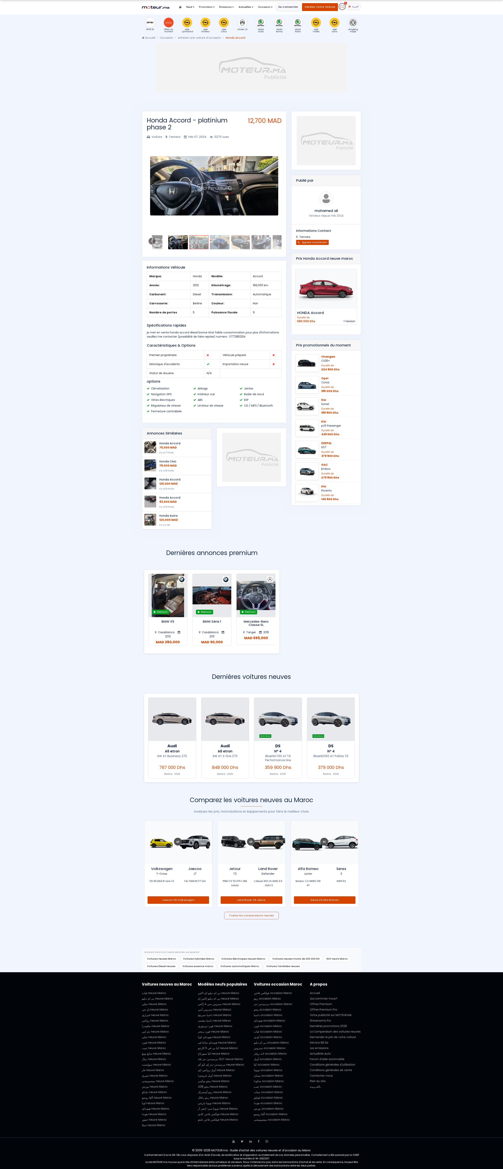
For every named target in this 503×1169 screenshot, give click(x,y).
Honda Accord (169, 443)
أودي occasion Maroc (268, 1037)
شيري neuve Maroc (155, 1076)
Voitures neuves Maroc (161, 958)
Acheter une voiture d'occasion (199, 38)
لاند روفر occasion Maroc (270, 1054)
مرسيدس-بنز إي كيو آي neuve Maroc (221, 1065)
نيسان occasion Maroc (268, 1076)
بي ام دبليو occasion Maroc (271, 1043)
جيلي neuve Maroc (154, 1004)
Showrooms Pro (320, 1021)
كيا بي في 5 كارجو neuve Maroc (218, 1048)
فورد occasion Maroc (268, 1026)
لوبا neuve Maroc (153, 1103)
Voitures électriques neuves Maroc (243, 958)
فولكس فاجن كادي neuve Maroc (218, 1114)
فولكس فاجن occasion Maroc (273, 993)
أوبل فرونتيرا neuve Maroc (215, 1076)
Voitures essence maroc (198, 966)
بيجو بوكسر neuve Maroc (214, 1081)
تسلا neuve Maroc (153, 1125)
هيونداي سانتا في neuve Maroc (217, 1043)
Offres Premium (321, 1004)
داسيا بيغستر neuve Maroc (214, 1021)
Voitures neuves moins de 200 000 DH (295, 958)
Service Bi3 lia (319, 1043)
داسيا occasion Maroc (268, 1015)
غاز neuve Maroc (153, 1070)
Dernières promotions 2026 (328, 1026)
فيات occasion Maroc (268, 1032)
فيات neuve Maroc (154, 993)
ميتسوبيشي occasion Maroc (272, 1120)
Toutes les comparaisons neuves (251, 915)
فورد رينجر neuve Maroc (213, 1032)
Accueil (149, 38)
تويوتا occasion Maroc (268, 1070)
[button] (151, 186)
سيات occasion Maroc (268, 1092)
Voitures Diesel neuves (161, 966)
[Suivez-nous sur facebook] (259, 1141)
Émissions (225, 7)
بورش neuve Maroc (155, 1087)
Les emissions (319, 1048)
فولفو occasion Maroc (268, 1098)
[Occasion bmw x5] (212, 595)
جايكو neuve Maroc (154, 1092)
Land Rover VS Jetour (325, 900)
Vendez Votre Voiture (320, 7)
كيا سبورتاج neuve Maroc (214, 1054)
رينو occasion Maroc (267, 999)
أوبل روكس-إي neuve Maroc (216, 1070)
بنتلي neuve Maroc (154, 1037)
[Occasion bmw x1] (167, 595)
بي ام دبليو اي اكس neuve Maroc (218, 993)
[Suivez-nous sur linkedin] (250, 1141)
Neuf (189, 7)
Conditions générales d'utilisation (332, 1065)
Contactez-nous (321, 1076)
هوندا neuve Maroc (154, 1114)
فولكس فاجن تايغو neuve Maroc (218, 1120)
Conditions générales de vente (331, 1070)
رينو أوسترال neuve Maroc (214, 1092)
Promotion (206, 7)
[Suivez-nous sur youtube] (233, 1141)
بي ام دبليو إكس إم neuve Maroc (218, 999)
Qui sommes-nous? (323, 999)
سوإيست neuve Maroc (156, 1065)
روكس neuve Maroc (155, 1021)
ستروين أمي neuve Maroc (214, 1010)
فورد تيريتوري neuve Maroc (215, 1026)
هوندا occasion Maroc (268, 1103)
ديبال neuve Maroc (154, 1059)
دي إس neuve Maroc (155, 1032)
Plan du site (318, 1081)
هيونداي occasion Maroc (269, 1021)
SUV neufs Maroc (337, 958)
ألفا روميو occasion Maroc (271, 1114)
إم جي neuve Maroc (155, 1010)
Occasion (264, 7)
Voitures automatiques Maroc (239, 966)
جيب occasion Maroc (268, 1087)
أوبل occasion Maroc (268, 1059)
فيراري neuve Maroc (155, 1015)
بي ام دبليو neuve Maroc (157, 999)
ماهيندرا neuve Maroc (156, 1026)
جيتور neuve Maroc (154, 1120)
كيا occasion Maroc (267, 1065)
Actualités (245, 7)
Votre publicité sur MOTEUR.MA (331, 1015)
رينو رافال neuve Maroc (213, 1098)
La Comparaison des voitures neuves (335, 1032)
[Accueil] (180, 7)
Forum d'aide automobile (327, 1059)
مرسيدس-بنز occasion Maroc (273, 1004)
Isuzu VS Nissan (178, 900)
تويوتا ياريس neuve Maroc (214, 1103)
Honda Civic (167, 461)
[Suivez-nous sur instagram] (266, 1141)
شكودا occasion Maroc (269, 1081)
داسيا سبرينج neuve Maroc (214, 1015)
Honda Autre (168, 516)
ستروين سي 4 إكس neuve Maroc (219, 1004)
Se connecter (288, 7)
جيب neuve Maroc (154, 1048)
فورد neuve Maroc (154, 1043)
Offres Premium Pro (323, 1010)
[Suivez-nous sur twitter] (242, 1141)
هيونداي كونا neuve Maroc (214, 1037)
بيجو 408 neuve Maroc (213, 1087)
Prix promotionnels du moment (323, 345)
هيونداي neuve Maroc (155, 1109)
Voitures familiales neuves (283, 966)
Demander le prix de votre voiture (333, 1037)
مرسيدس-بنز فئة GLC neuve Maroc (220, 1059)
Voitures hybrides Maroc (198, 958)
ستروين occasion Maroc (270, 1048)
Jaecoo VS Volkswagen (252, 900)
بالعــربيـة (315, 1087)
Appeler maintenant (314, 242)
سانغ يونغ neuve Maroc (156, 1054)
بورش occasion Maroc (269, 1109)
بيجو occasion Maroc (267, 1010)
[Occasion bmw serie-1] (256, 595)
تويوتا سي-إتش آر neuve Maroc (218, 1109)
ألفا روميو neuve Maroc (157, 1098)
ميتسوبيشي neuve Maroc (158, 1081)
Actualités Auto (320, 1054)
